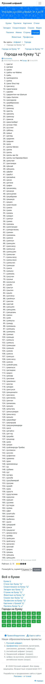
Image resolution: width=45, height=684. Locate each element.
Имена (19, 32)
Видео (39, 28)
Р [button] (3, 621)
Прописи (17, 23)
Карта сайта (34, 635)
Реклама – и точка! (22, 676)
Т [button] (13, 621)
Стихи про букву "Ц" (13, 584)
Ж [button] (33, 613)
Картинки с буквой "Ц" (14, 603)
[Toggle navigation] (40, 3)
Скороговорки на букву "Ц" (16, 587)
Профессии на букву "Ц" (15, 600)
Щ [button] (9, 625)
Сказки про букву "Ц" (13, 598)
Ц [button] (33, 621)
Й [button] (9, 617)
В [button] (13, 613)
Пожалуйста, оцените (12, 569)
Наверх (39, 681)
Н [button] (28, 617)
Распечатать (7, 58)
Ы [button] (14, 625)
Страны (26, 32)
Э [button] (18, 625)
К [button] (13, 617)
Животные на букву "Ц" (14, 595)
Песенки (10, 32)
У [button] (18, 621)
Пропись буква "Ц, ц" (13, 606)
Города (35, 32)
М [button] (23, 617)
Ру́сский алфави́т (12, 3)
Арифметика (12, 646)
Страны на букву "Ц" (13, 592)
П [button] (38, 617)
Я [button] (28, 625)
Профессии (28, 37)
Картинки (27, 23)
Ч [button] (38, 621)
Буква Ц (7, 581)
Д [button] (23, 613)
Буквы (8, 23)
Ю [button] (24, 625)
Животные (16, 37)
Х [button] (28, 621)
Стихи (36, 23)
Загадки (7, 28)
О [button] (33, 617)
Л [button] (18, 617)
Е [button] (28, 613)
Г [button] (18, 613)
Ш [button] (4, 625)
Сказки (31, 28)
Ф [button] (23, 621)
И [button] (4, 617)
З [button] (38, 613)
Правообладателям (15, 635)
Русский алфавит (14, 643)
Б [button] (8, 613)
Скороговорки (19, 28)
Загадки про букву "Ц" (14, 589)
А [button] (3, 613)
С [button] (8, 621)
